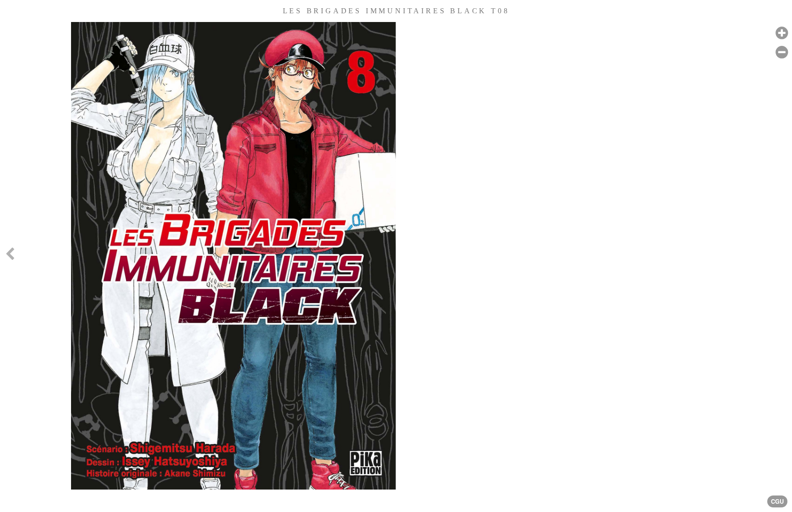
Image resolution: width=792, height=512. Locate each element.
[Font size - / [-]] (781, 52)
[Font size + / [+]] (781, 33)
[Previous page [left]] (9, 256)
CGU (777, 501)
